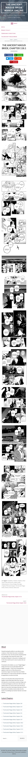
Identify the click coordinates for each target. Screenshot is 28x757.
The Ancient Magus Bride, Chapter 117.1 (13, 732)
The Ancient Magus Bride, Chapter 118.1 (13, 726)
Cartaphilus (10, 580)
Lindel (18, 582)
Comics (15, 39)
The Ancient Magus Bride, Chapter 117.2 (13, 729)
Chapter (15, 580)
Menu (15, 23)
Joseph (15, 582)
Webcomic (16, 587)
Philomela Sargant (10, 585)
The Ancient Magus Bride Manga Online (14, 7)
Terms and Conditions (8, 33)
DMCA (3, 27)
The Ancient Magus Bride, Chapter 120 (12, 716)
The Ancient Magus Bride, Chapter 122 (12, 710)
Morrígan (19, 584)
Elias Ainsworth (9, 582)
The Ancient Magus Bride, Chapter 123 (12, 706)
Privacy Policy (5, 30)
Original (4, 585)
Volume (7, 587)
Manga (15, 584)
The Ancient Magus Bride (9, 36)
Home (11, 39)
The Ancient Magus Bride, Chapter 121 (12, 713)
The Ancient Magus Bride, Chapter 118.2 (13, 722)
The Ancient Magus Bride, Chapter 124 (12, 703)
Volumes (11, 587)
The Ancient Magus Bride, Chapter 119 (12, 719)
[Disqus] (14, 624)
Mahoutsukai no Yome (7, 584)
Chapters (20, 580)
